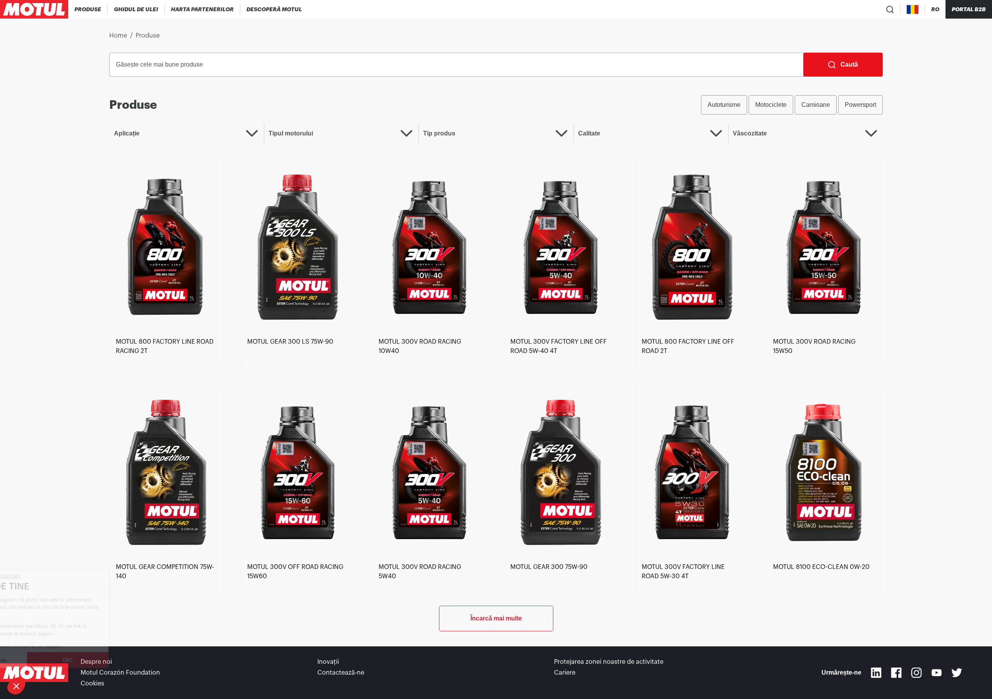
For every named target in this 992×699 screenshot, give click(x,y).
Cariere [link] (564, 673)
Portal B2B (969, 9)
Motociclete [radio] (771, 104)
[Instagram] (916, 672)
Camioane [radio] (815, 104)
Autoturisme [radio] (724, 104)
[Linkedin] (876, 672)
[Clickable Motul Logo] (34, 9)
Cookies (92, 683)
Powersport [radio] (860, 104)
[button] (16, 686)
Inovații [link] (328, 662)
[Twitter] (956, 672)
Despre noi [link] (96, 662)
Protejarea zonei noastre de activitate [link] (608, 662)
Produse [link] (148, 36)
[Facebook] (896, 672)
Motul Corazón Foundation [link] (120, 673)
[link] (166, 246)
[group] (792, 105)
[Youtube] (936, 672)
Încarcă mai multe (496, 618)
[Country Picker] (913, 9)
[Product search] (890, 9)
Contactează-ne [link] (340, 673)
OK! (130, 660)
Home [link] (118, 36)
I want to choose (48, 660)
